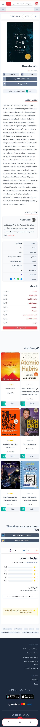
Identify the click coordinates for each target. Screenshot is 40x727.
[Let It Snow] (37, 9)
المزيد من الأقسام (20, 328)
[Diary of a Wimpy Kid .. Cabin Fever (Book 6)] (29, 475)
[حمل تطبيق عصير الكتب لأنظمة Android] (13, 696)
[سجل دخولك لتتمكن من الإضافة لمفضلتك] (29, 71)
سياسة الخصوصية (32, 653)
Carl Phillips (25, 220)
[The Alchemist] (10, 366)
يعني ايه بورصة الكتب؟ (31, 668)
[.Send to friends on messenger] (21, 279)
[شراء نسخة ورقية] (29, 403)
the (37, 629)
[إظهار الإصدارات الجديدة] (20, 717)
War (26, 629)
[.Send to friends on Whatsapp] (18, 279)
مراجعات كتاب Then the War (30, 632)
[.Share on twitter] (14, 279)
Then (31, 629)
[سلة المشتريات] (20, 722)
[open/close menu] (3, 4)
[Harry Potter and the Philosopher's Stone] (10, 475)
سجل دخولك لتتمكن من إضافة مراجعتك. (20, 596)
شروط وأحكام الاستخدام (30, 648)
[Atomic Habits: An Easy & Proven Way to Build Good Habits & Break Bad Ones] (29, 366)
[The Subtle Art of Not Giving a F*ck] (10, 422)
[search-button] (8, 4)
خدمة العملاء (34, 680)
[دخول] (8, 722)
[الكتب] (31, 722)
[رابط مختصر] (13, 275)
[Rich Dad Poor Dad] (29, 422)
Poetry (20, 261)
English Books (14, 261)
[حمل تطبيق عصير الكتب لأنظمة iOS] (27, 696)
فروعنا (36, 684)
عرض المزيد (11, 235)
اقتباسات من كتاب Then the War (11, 632)
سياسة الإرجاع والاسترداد (30, 657)
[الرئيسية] (35, 16)
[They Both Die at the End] (3, 9)
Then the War (7, 629)
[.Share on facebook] (11, 279)
